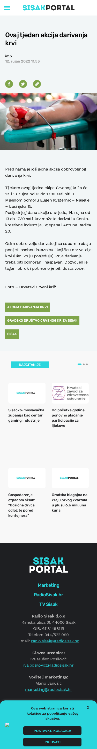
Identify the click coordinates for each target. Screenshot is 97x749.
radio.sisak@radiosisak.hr (55, 640)
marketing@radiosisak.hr (48, 689)
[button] (79, 364)
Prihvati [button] (52, 742)
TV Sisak (48, 604)
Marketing (48, 585)
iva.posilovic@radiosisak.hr (48, 665)
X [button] (88, 707)
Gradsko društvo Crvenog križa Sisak (42, 320)
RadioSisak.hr (48, 595)
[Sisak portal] (48, 7)
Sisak (12, 334)
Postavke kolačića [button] (52, 731)
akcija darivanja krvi (27, 307)
